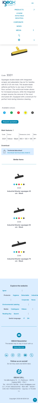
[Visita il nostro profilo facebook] (19, 356)
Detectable (25, 295)
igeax (4, 290)
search (16, 314)
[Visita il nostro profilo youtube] (25, 356)
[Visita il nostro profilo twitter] (31, 356)
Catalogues (15, 309)
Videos (23, 309)
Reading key (7, 314)
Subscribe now (19, 347)
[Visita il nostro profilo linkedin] (6, 356)
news (19, 6)
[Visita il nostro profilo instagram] (12, 356)
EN (28, 318)
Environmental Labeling (11, 304)
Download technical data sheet (17, 153)
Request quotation (10, 122)
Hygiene (16, 295)
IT (24, 318)
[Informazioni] (13, 130)
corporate (18, 2)
